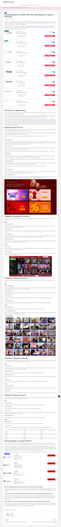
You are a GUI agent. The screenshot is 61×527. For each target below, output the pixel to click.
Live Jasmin (16, 455)
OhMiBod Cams (15, 447)
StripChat (16, 463)
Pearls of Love (8, 2)
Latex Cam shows (11, 144)
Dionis (11, 513)
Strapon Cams (38, 121)
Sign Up (51, 455)
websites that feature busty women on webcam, (41, 27)
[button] (12, 515)
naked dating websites (37, 120)
